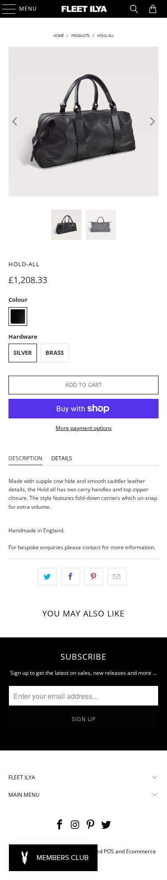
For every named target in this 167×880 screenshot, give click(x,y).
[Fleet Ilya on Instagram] (75, 825)
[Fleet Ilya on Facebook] (60, 825)
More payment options (84, 428)
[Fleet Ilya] (84, 9)
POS (109, 851)
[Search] (134, 9)
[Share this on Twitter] (47, 576)
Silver (22, 353)
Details (61, 458)
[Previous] (15, 121)
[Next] (152, 121)
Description (25, 458)
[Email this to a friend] (116, 576)
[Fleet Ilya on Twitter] (106, 825)
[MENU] (4, 9)
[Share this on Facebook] (70, 576)
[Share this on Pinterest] (93, 576)
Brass (54, 353)
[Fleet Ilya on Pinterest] (91, 825)
